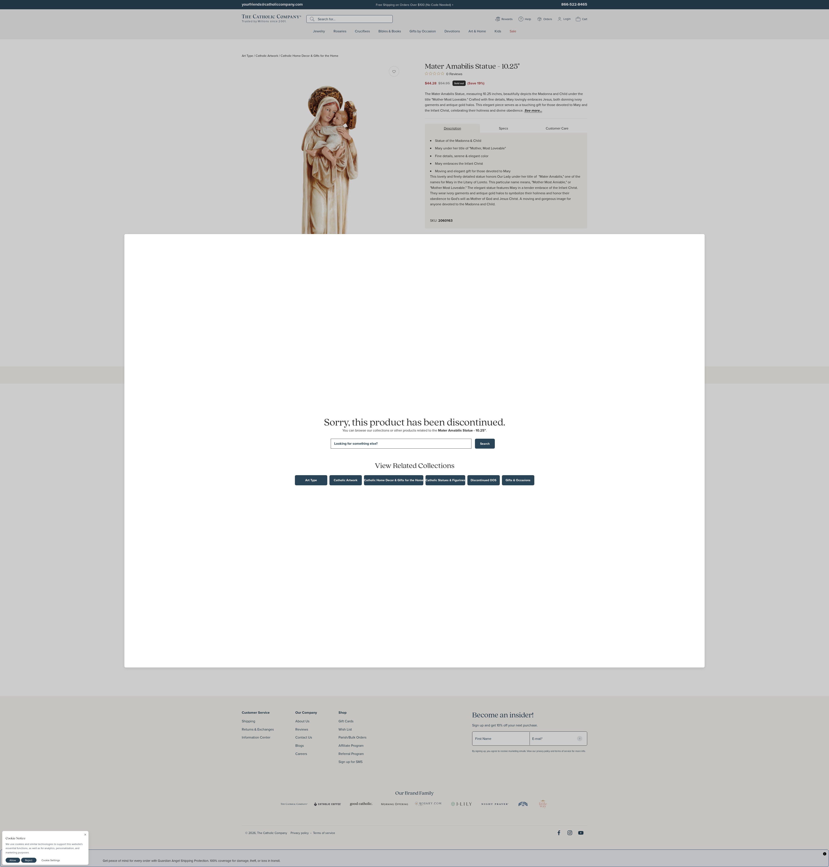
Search (485, 443)
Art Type (311, 480)
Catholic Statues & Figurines (445, 480)
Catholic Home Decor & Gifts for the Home (393, 480)
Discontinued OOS (483, 480)
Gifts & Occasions (518, 480)
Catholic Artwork (345, 480)
